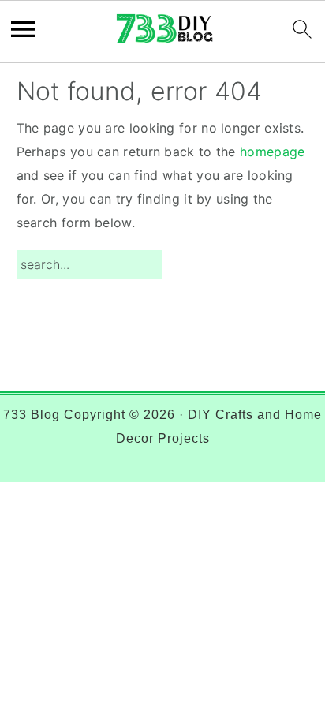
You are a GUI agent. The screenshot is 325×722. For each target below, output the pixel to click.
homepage (272, 151)
